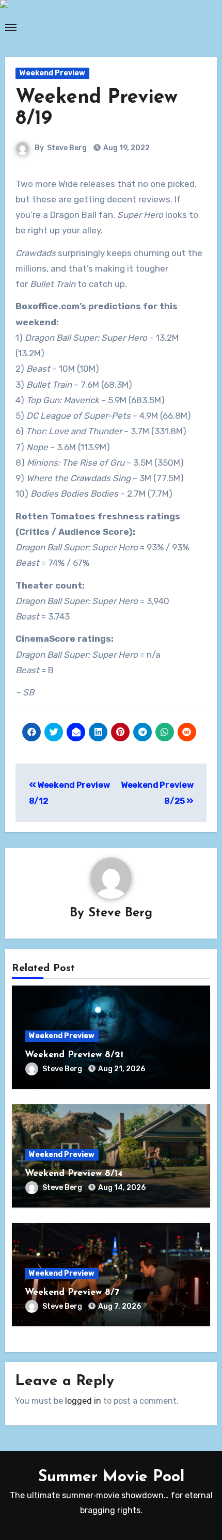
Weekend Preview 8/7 (72, 1292)
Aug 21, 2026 (121, 1069)
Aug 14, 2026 (122, 1187)
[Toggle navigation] (11, 27)
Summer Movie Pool (111, 1477)
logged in (83, 1401)
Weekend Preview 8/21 (74, 1055)
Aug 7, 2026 (119, 1306)
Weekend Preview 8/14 (74, 1174)
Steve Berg (67, 148)
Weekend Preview (52, 73)
